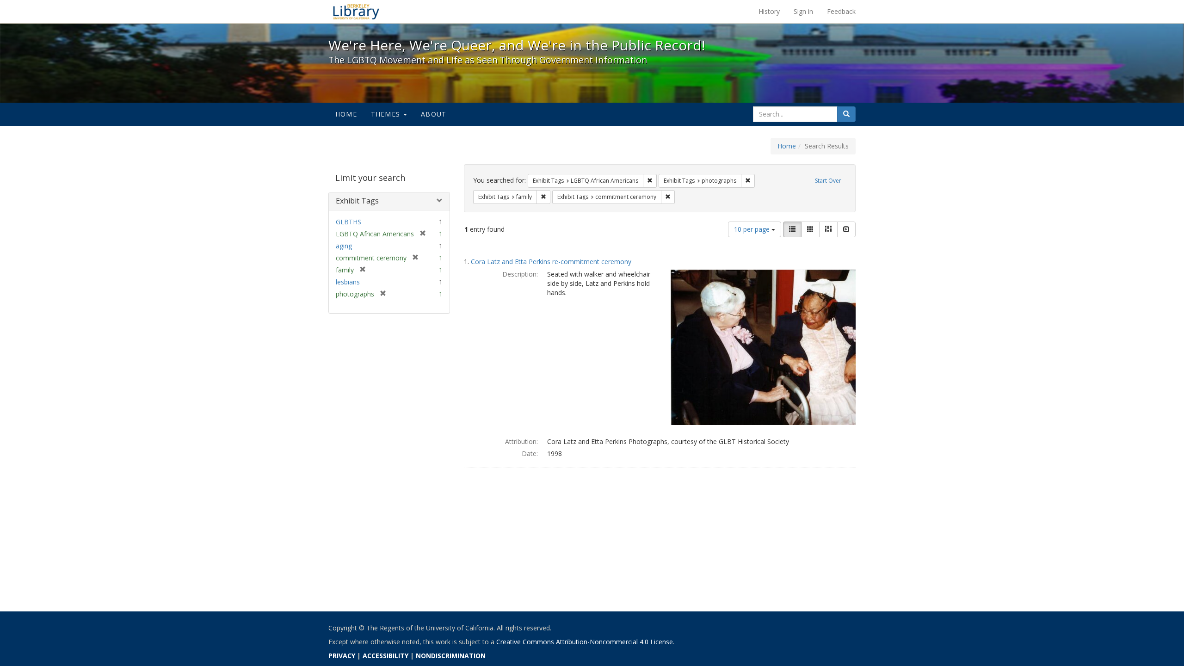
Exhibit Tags (357, 201)
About (433, 114)
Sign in (803, 11)
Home (346, 114)
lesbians (348, 282)
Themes (386, 114)
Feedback (841, 11)
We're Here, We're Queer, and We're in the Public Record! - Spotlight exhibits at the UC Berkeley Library (356, 11)
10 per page (752, 229)
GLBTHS (348, 221)
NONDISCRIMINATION (451, 655)
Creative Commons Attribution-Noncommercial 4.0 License (584, 641)
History (769, 11)
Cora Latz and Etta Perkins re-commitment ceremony (551, 261)
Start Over (828, 181)
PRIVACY (341, 655)
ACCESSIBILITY (385, 655)
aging (344, 245)
